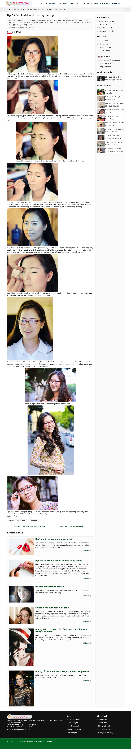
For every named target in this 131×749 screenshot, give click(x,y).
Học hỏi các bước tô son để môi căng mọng (58, 561)
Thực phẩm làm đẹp (107, 47)
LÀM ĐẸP (62, 4)
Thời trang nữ (73, 723)
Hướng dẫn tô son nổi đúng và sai (71, 526)
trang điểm (59, 74)
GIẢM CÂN (74, 4)
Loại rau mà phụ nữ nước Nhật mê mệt (114, 124)
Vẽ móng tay (104, 44)
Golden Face (104, 25)
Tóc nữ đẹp (103, 41)
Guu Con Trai (118, 4)
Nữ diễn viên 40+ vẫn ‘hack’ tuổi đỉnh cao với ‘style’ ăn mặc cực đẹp (114, 151)
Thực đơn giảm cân (105, 729)
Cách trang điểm (34, 9)
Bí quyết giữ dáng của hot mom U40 (113, 98)
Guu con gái (15, 9)
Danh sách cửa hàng (107, 28)
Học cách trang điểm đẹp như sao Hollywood (29, 526)
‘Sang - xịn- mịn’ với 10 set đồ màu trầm (113, 144)
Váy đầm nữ (102, 719)
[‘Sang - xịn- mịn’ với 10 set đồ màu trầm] (101, 145)
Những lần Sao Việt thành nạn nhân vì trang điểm (62, 672)
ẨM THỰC (86, 4)
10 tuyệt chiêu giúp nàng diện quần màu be (114, 105)
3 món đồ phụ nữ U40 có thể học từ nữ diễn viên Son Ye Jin (114, 132)
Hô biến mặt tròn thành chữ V (51, 587)
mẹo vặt (34, 520)
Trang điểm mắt (105, 67)
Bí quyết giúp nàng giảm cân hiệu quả (114, 92)
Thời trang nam (74, 719)
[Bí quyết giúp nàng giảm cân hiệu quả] (101, 94)
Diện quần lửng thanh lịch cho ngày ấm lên (113, 78)
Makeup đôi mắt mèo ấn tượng (52, 608)
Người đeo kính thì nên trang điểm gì (54, 9)
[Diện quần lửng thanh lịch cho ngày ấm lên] (101, 81)
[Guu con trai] (18, 3)
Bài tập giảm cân (104, 726)
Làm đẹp (23, 9)
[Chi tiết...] (87, 550)
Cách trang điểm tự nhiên (109, 60)
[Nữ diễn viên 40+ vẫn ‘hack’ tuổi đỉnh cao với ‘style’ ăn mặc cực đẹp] (101, 151)
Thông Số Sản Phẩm (107, 31)
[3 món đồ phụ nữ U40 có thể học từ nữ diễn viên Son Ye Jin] (101, 133)
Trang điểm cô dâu (106, 63)
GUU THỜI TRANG (48, 4)
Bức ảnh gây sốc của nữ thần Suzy (114, 111)
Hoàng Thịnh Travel (106, 21)
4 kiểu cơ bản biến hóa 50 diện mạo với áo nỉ (114, 137)
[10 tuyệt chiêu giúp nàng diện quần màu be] (101, 107)
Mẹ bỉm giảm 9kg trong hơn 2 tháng (114, 118)
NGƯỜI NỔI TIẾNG (101, 4)
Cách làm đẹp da (106, 50)
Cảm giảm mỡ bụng (105, 733)
